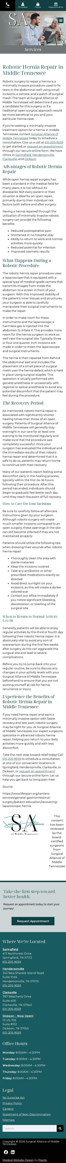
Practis (42, 1160)
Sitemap (9, 1120)
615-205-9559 (12, 962)
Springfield (23, 155)
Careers (8, 1108)
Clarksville (10, 159)
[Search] (60, 1128)
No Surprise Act (14, 1097)
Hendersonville (43, 155)
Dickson (30, 159)
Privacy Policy (12, 1103)
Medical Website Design (18, 1160)
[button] (60, 20)
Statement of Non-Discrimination (27, 1114)
